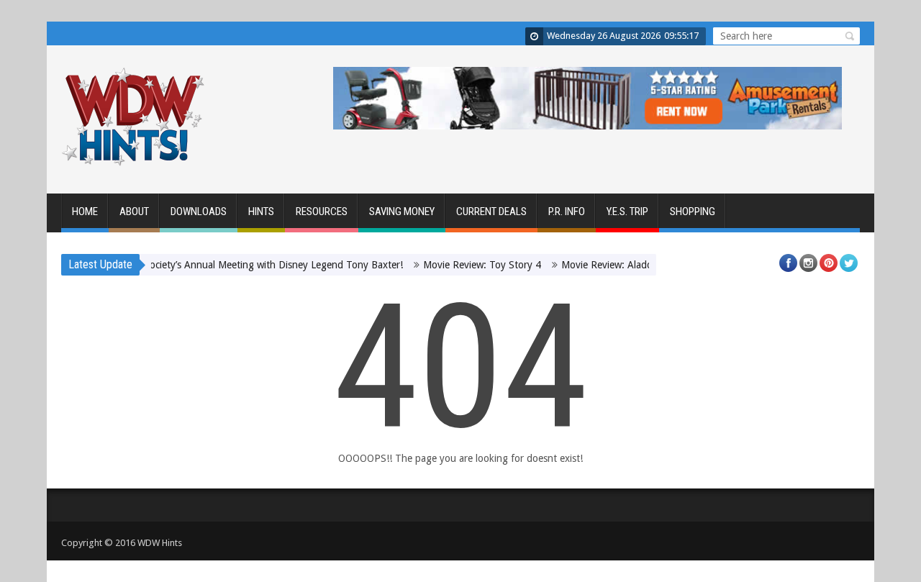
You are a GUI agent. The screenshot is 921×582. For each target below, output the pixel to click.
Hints (261, 211)
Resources (322, 211)
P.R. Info (566, 211)
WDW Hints (159, 542)
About (134, 211)
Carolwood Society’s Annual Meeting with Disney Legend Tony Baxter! (240, 264)
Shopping (692, 211)
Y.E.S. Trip (627, 211)
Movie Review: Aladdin (603, 264)
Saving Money (402, 211)
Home (85, 211)
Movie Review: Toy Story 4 (474, 264)
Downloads (199, 211)
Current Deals (491, 211)
